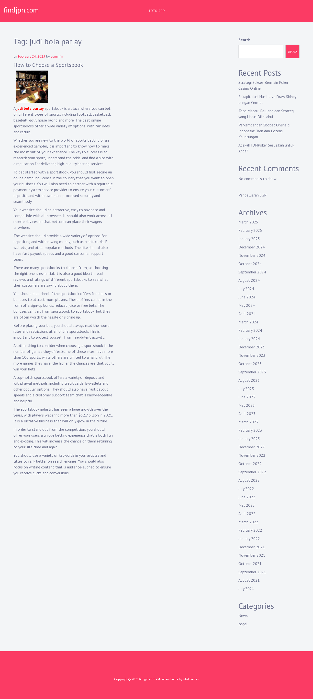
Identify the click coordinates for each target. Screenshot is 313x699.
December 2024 (251, 247)
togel (242, 623)
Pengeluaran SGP (252, 195)
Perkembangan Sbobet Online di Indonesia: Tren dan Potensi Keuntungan (264, 131)
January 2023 (249, 438)
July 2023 (246, 388)
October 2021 (250, 563)
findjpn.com (21, 9)
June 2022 (246, 496)
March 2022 (248, 521)
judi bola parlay (30, 108)
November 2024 (251, 255)
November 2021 (251, 555)
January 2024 (249, 338)
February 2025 (250, 230)
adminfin (57, 56)
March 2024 (248, 321)
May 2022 (246, 505)
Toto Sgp (156, 11)
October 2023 (250, 363)
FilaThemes (191, 679)
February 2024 (250, 330)
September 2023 (252, 371)
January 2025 (249, 238)
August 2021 (249, 580)
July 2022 (246, 488)
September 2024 (252, 272)
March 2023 (248, 421)
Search (244, 39)
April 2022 (247, 513)
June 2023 (246, 396)
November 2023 (251, 355)
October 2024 (250, 263)
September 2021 (252, 571)
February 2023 (250, 430)
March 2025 (248, 222)
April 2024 (247, 313)
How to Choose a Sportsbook (48, 64)
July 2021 (246, 588)
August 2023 (249, 380)
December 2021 (251, 546)
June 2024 (246, 296)
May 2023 (246, 405)
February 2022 (250, 530)
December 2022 (251, 446)
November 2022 (251, 455)
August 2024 (249, 280)
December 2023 (251, 346)
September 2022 (252, 471)
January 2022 (249, 538)
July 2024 (246, 288)
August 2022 (249, 480)
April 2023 (247, 413)
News (243, 615)
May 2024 (246, 305)
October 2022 (250, 463)
